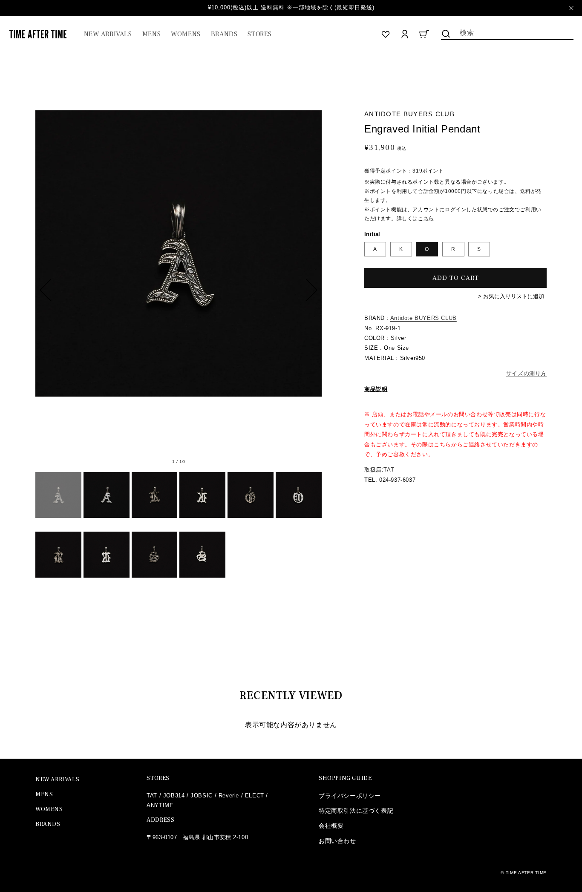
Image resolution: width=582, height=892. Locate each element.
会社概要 (331, 825)
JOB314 (174, 795)
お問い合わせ (337, 840)
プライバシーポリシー (350, 795)
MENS (44, 794)
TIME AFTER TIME (526, 872)
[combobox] (507, 32)
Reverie (229, 795)
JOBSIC (201, 795)
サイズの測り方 (526, 373)
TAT (388, 469)
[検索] (446, 33)
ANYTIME (160, 805)
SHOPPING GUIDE (345, 778)
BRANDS (48, 824)
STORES (158, 778)
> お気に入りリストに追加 (511, 296)
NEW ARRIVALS (57, 779)
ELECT (254, 795)
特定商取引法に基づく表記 (356, 810)
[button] (151, 34)
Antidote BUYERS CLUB (423, 318)
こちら (426, 219)
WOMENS (49, 809)
